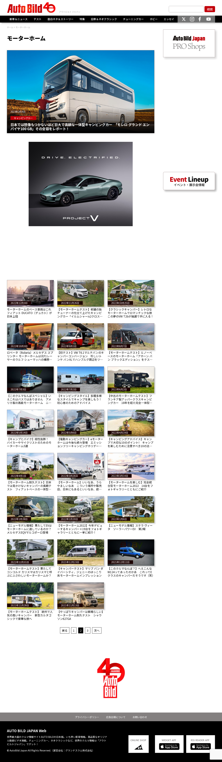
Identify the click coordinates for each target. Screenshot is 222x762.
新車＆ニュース (19, 19)
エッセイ (169, 19)
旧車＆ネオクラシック (104, 19)
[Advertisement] (80, 250)
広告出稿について (116, 717)
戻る (64, 630)
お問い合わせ (140, 717)
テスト (37, 19)
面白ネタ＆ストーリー (61, 19)
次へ (97, 630)
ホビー (154, 19)
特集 (82, 19)
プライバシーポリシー (87, 717)
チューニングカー (133, 19)
